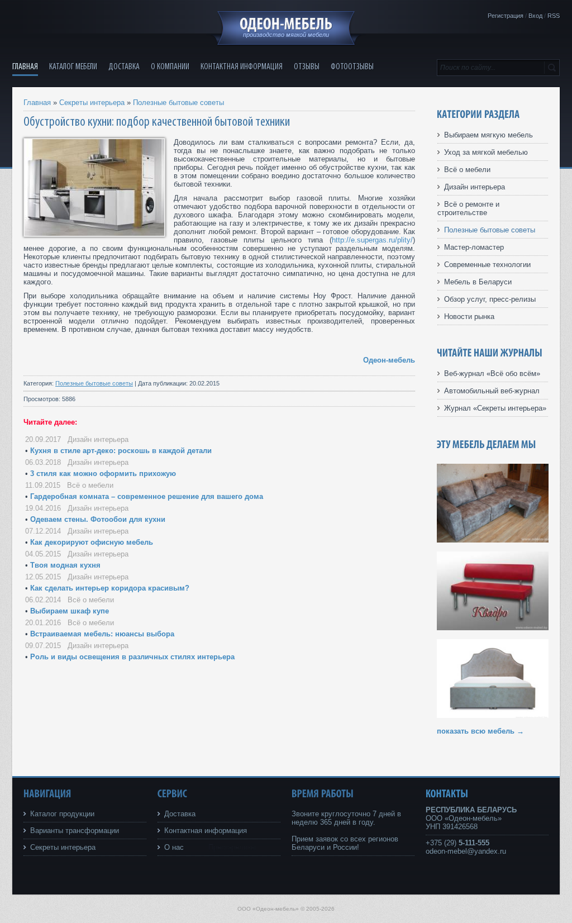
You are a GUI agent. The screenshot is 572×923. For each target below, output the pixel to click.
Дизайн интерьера (98, 439)
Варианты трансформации (74, 830)
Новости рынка (469, 316)
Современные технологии (487, 264)
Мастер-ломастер (474, 247)
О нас (174, 847)
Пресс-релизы (232, 847)
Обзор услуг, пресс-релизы (490, 299)
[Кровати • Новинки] (493, 715)
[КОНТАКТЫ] (447, 793)
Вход (535, 15)
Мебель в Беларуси (478, 282)
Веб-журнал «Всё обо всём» (492, 373)
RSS (553, 15)
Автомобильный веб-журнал (492, 391)
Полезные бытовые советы (178, 102)
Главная (37, 102)
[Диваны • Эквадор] (493, 540)
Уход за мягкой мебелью (486, 152)
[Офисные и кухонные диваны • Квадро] (493, 628)
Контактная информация (205, 830)
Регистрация (505, 15)
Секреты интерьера (92, 102)
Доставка (180, 814)
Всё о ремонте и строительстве (468, 208)
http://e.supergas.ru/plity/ (372, 240)
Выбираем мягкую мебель (488, 135)
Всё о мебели (90, 485)
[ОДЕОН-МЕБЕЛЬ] (286, 24)
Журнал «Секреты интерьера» (495, 408)
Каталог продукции (62, 814)
